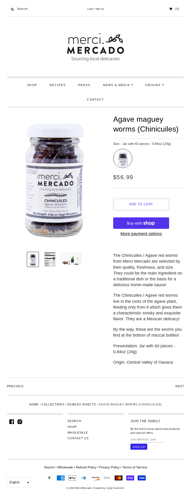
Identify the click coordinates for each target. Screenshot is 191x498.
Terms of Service (135, 467)
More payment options (141, 233)
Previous (15, 386)
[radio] (122, 158)
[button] (19, 482)
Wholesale (78, 432)
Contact (95, 99)
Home (34, 404)
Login (90, 8)
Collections (53, 404)
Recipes (58, 85)
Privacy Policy (109, 467)
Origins (153, 85)
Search (74, 421)
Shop (32, 85)
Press (84, 85)
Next (179, 386)
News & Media (117, 85)
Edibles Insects (81, 404)
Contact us (78, 438)
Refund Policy (86, 467)
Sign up (100, 8)
